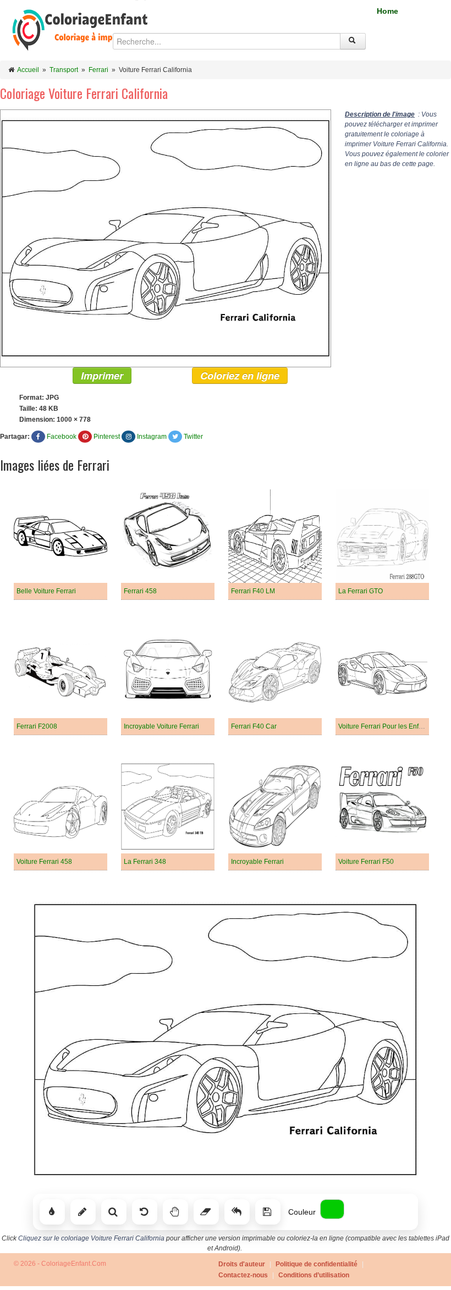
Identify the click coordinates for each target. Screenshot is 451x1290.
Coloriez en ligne (239, 375)
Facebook (61, 436)
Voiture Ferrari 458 (44, 861)
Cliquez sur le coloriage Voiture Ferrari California (91, 1238)
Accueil (28, 70)
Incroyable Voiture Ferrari (161, 726)
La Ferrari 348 (145, 861)
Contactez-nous (243, 1275)
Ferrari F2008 (36, 726)
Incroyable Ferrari (257, 861)
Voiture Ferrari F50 (366, 861)
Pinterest (107, 436)
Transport (64, 70)
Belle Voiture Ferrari (46, 591)
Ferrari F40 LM (253, 591)
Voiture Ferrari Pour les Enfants (384, 726)
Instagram (152, 436)
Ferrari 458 (140, 591)
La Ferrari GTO (360, 591)
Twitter (193, 436)
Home (387, 11)
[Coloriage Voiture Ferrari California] (165, 238)
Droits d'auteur (241, 1264)
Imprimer (102, 375)
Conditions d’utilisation (313, 1275)
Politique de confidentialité (317, 1264)
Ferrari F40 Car (254, 726)
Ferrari (98, 70)
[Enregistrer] (267, 1212)
